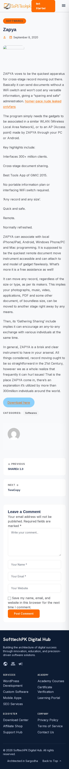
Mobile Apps (12, 698)
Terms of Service (50, 726)
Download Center (16, 720)
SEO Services (13, 704)
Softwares (14, 20)
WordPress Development (12, 683)
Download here (18, 402)
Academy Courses (51, 681)
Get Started (40, 6)
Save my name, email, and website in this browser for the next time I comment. (34, 602)
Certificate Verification (46, 689)
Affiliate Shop (13, 726)
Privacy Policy (48, 720)
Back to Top (52, 761)
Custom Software (15, 692)
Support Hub (12, 732)
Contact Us (46, 732)
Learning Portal (49, 698)
